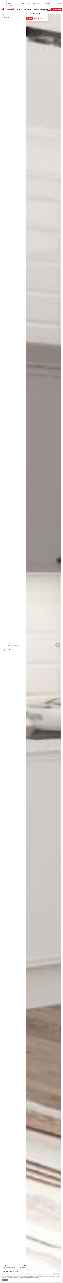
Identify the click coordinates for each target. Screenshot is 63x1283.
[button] (44, 9)
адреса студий (25, 3)
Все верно (29, 18)
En (49, 3)
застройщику (8, 3)
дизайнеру (9, 5)
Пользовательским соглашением (31, 1277)
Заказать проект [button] (56, 9)
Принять (5, 1280)
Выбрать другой (38, 18)
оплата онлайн (26, 1)
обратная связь (35, 1)
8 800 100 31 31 (56, 3)
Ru (47, 3)
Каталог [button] (19, 9)
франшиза (9, 1)
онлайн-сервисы (35, 3)
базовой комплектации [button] (9, 1267)
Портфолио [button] (27, 9)
